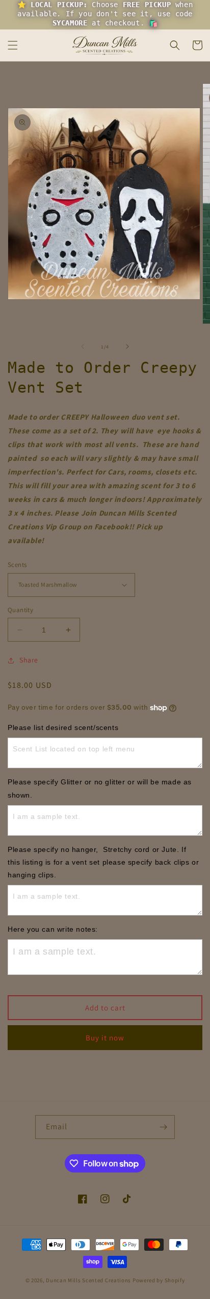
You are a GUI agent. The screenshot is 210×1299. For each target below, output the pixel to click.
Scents (17, 564)
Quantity (20, 610)
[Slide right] (127, 346)
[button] (13, 45)
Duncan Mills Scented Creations (89, 1280)
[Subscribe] (163, 1127)
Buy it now (105, 1037)
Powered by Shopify (159, 1280)
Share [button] (28, 659)
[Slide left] (82, 346)
